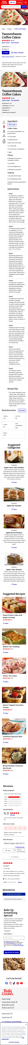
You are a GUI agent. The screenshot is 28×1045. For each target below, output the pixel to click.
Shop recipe (12, 124)
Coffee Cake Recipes (20, 29)
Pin (4, 127)
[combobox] (12, 7)
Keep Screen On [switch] (4, 142)
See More (22, 410)
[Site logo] (8, 992)
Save (6, 52)
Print (4, 132)
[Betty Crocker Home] (4, 2)
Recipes (9, 29)
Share (4, 136)
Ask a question (15, 42)
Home (3, 29)
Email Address (8, 934)
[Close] (26, 1024)
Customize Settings (14, 1042)
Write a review (6, 42)
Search (24, 6)
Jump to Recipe (18, 52)
